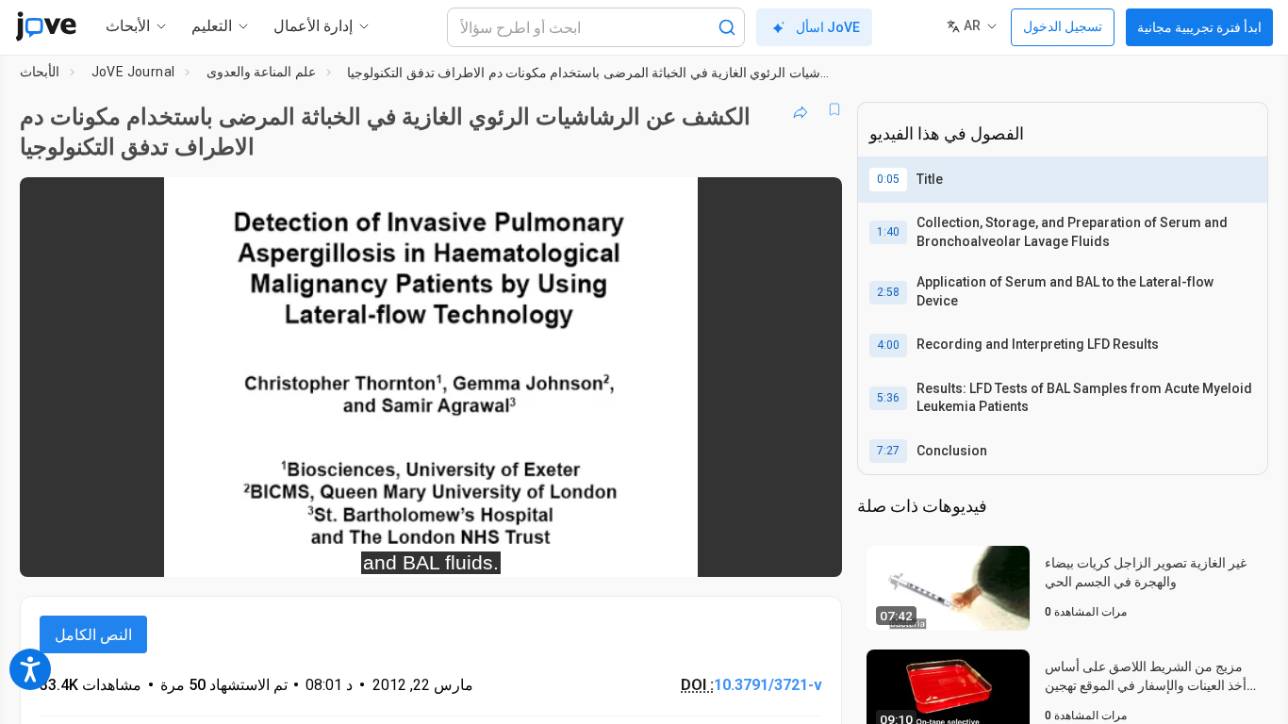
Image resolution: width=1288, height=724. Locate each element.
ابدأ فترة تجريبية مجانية (1199, 27)
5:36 (888, 397)
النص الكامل (93, 635)
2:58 (888, 292)
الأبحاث (39, 71)
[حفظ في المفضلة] (834, 109)
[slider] (327, 550)
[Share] (800, 109)
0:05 (888, 179)
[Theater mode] (812, 550)
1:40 (888, 232)
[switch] (622, 550)
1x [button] (730, 550)
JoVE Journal (133, 71)
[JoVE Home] (45, 26)
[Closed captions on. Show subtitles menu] (769, 550)
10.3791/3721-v (768, 685)
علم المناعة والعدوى (261, 71)
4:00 (888, 345)
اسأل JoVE (828, 27)
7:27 (888, 450)
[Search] (727, 27)
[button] (812, 203)
